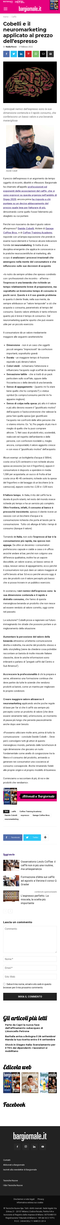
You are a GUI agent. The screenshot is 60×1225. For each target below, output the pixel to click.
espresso (25, 815)
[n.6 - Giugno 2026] (30, 1083)
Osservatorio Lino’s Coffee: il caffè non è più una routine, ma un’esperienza (38, 865)
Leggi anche (9, 854)
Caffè (14, 17)
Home (5, 17)
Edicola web (17, 1067)
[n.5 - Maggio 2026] (48, 1083)
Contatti (6, 1160)
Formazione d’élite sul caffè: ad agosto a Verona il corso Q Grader (39, 880)
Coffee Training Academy (37, 232)
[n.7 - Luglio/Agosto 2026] (10, 796)
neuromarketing (11, 819)
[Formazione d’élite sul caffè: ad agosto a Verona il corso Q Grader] (11, 880)
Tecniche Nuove (10, 1180)
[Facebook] (17, 1147)
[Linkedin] (34, 1147)
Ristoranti (8, 2)
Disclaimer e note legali (24, 1199)
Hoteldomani (20, 2)
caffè (14, 811)
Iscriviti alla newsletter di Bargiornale (20, 1169)
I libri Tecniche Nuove (13, 1185)
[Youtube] (43, 1147)
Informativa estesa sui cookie (30, 1202)
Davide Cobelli (26, 228)
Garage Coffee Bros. (41, 815)
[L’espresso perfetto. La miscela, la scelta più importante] (11, 896)
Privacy (41, 1199)
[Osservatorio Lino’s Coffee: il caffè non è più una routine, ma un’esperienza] (11, 865)
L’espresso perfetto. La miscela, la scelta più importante (35, 899)
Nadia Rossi (11, 47)
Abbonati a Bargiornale (38, 796)
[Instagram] (26, 1147)
